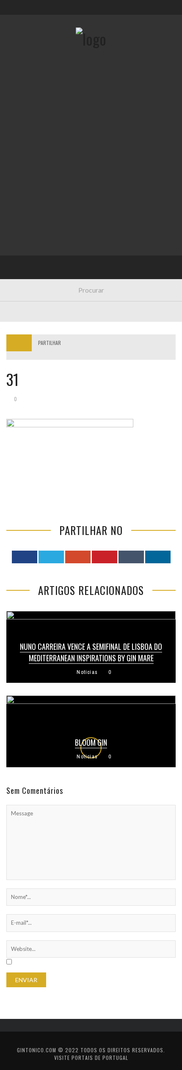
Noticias (25, 205)
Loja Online (29, 153)
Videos (22, 257)
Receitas (25, 136)
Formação (27, 240)
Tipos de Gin (30, 170)
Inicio (21, 101)
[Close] (12, 12)
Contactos (28, 56)
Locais (22, 188)
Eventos (24, 118)
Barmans (25, 222)
